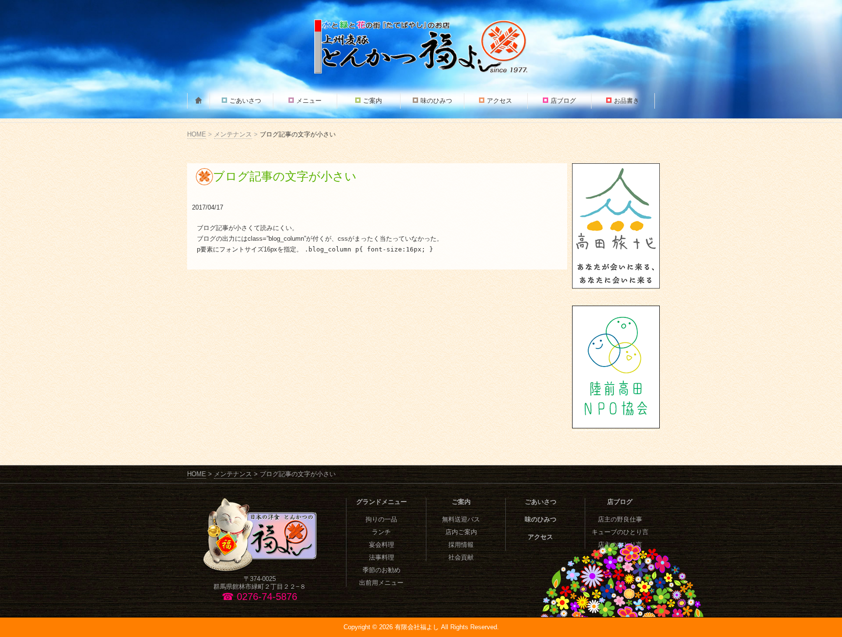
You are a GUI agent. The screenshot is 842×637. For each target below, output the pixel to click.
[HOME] (199, 101)
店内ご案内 (461, 532)
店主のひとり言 (620, 544)
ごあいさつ (245, 100)
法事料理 (381, 557)
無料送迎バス (461, 519)
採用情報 (461, 544)
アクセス (499, 100)
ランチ (381, 532)
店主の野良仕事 (620, 519)
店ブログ (563, 100)
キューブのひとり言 (620, 532)
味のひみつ (436, 100)
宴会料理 (381, 544)
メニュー (309, 100)
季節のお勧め (382, 570)
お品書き (626, 100)
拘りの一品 (381, 519)
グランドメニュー (381, 501)
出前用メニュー (381, 582)
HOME (196, 134)
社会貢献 (461, 557)
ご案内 (372, 100)
